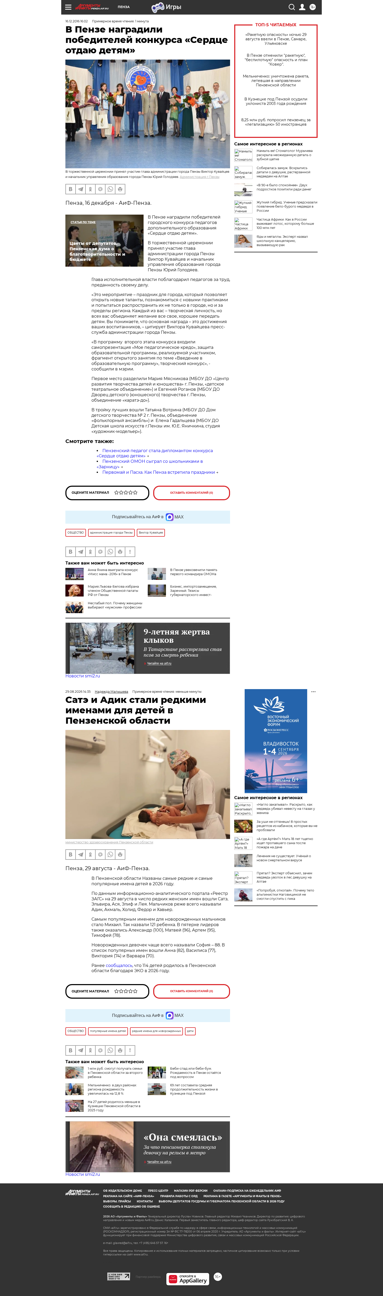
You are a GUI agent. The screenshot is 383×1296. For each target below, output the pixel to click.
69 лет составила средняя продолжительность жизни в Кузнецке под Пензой (194, 1089)
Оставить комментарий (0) (191, 493)
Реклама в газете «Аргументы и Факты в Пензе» (242, 1196)
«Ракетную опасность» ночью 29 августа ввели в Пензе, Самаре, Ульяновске (276, 39)
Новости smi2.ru (82, 675)
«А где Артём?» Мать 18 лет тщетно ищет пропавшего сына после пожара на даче (285, 843)
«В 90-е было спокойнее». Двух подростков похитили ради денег (284, 187)
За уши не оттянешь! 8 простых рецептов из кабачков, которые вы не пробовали (287, 826)
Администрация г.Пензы (199, 177)
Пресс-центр (158, 1190)
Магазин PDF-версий (190, 1190)
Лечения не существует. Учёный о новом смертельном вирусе (284, 858)
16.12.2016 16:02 (76, 21)
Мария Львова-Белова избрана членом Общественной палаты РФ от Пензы (113, 591)
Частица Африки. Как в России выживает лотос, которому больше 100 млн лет (285, 223)
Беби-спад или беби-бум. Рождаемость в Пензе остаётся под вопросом (195, 1073)
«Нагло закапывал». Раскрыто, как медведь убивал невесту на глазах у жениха (286, 809)
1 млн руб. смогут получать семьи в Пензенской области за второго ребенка (115, 1073)
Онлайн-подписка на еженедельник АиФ (247, 1190)
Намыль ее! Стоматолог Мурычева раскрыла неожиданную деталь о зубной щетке (285, 155)
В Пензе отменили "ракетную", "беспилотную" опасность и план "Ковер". (276, 60)
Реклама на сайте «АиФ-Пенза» (128, 1196)
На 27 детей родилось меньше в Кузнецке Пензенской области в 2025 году (114, 1106)
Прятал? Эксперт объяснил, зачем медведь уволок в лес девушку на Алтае (284, 877)
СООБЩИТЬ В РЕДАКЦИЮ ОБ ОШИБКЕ (131, 1206)
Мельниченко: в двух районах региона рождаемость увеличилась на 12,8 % (112, 1089)
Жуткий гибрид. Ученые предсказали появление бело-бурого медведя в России (287, 206)
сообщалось (119, 965)
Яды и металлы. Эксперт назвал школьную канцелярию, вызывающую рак (282, 241)
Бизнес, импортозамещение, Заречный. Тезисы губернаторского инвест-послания (182, 593)
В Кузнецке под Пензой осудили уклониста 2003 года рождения (275, 101)
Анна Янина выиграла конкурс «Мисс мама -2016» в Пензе (113, 572)
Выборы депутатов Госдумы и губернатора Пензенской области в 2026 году (222, 1201)
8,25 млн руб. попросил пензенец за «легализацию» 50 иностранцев (276, 122)
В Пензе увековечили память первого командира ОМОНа (193, 572)
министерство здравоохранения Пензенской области (109, 842)
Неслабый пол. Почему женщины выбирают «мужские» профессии (115, 605)
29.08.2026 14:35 (78, 692)
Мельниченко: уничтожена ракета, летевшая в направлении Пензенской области (276, 80)
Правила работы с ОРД (178, 1196)
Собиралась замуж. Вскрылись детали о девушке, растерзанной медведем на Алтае (283, 172)
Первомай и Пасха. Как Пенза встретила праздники (158, 472)
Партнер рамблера (148, 1276)
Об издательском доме (122, 1190)
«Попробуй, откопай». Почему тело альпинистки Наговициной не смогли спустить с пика (285, 894)
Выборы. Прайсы (117, 1201)
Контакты (145, 1201)
